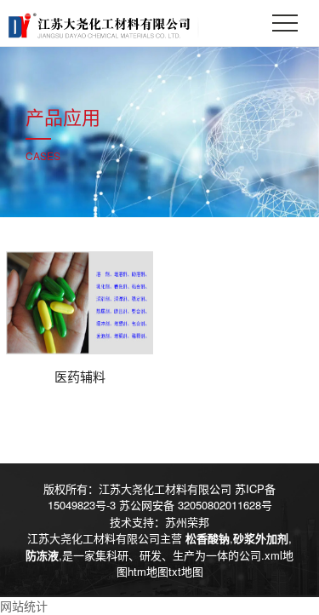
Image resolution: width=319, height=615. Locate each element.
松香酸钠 (207, 538)
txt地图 (185, 571)
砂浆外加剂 (260, 538)
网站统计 (24, 605)
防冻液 (42, 555)
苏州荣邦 (187, 522)
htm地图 (148, 571)
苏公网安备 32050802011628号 (195, 505)
